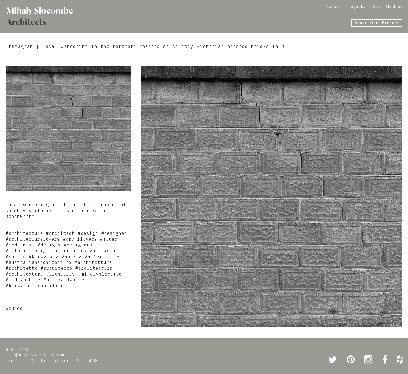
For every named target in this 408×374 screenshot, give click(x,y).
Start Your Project (376, 23)
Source (14, 308)
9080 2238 (17, 350)
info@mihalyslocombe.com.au (39, 355)
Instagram (19, 46)
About (332, 7)
